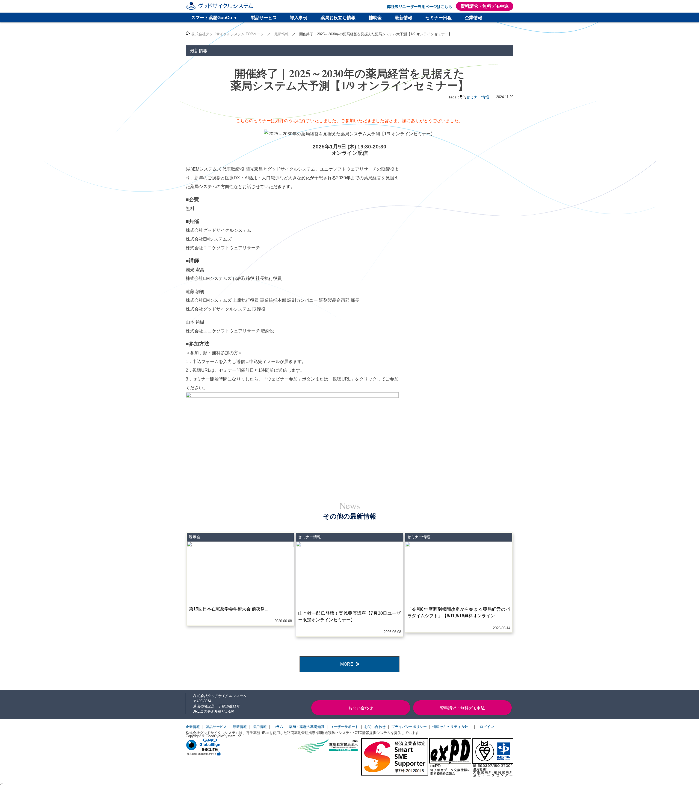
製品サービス (264, 17)
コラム (278, 727)
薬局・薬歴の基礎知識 (306, 727)
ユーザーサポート (344, 727)
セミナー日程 (438, 17)
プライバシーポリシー (409, 727)
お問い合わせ (375, 727)
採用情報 (260, 727)
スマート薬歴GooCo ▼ (214, 17)
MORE (346, 664)
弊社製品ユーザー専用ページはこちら (419, 6)
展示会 (194, 537)
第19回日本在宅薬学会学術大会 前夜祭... (228, 609)
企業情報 (473, 17)
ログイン (487, 727)
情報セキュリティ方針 (450, 727)
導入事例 (298, 17)
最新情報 (403, 17)
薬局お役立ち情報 (338, 17)
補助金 (375, 17)
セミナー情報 (477, 97)
